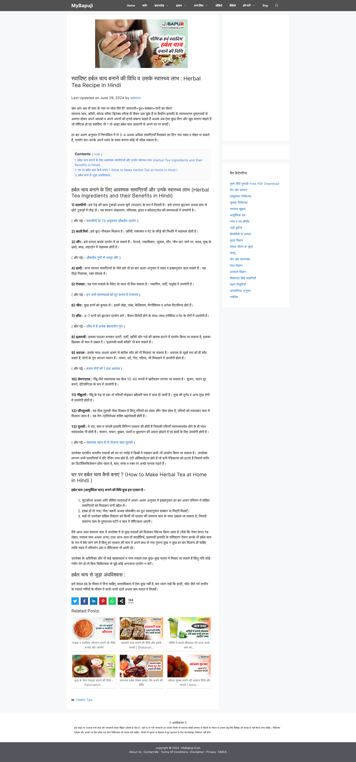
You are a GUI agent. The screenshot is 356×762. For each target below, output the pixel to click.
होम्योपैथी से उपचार (240, 234)
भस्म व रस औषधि (239, 221)
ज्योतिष (234, 297)
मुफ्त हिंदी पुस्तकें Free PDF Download (254, 184)
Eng (265, 5)
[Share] (121, 601)
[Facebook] (84, 601)
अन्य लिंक (198, 5)
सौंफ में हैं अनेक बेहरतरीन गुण (104, 326)
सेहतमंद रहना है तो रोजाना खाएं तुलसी (109, 442)
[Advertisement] (256, 77)
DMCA (222, 752)
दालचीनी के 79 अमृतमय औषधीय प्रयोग (110, 221)
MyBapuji (82, 5)
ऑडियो (218, 5)
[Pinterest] (103, 601)
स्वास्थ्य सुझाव (237, 209)
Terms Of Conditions (174, 752)
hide (97, 154)
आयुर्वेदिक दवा (237, 215)
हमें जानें (247, 5)
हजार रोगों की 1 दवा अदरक (103, 368)
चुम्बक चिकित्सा (239, 202)
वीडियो (233, 5)
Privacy (211, 752)
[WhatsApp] (112, 601)
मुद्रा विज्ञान (236, 240)
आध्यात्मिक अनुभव (240, 291)
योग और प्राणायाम (240, 259)
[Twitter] (75, 601)
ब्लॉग (144, 5)
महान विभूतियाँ (238, 284)
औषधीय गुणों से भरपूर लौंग (102, 258)
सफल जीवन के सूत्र (241, 247)
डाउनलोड (159, 5)
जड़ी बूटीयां (236, 228)
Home (131, 5)
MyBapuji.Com (190, 748)
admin (135, 98)
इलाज (179, 5)
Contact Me (151, 752)
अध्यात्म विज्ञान (238, 272)
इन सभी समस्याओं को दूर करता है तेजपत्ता (112, 295)
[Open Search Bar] (277, 5)
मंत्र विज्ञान (236, 265)
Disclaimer (197, 752)
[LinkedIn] (93, 601)
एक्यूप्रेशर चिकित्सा (240, 196)
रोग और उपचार (238, 190)
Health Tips (84, 700)
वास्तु (232, 253)
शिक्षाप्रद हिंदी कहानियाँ (243, 278)
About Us (135, 752)
